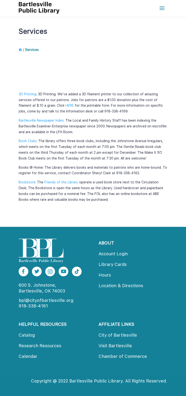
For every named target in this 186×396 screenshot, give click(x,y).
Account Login (113, 253)
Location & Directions (121, 285)
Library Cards (113, 264)
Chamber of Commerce (123, 356)
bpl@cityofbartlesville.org (46, 300)
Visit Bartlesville (115, 345)
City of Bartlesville (118, 335)
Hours (105, 275)
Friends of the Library (61, 182)
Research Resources (40, 345)
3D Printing (27, 94)
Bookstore (27, 182)
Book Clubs (28, 141)
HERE (69, 105)
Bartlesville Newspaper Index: (41, 120)
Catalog (27, 335)
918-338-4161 (33, 305)
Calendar (28, 356)
